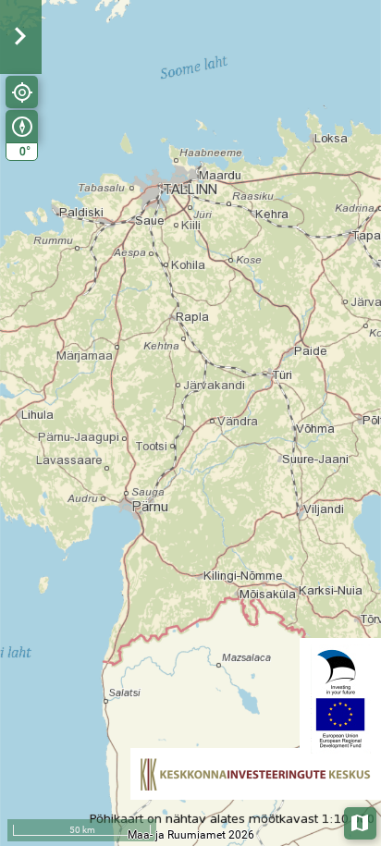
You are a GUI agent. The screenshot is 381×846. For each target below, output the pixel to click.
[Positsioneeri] (22, 92)
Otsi (336, 123)
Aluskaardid (361, 821)
